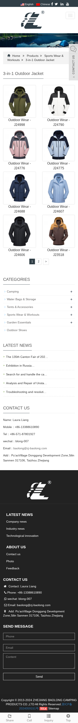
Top (68, 720)
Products (32, 55)
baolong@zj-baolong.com (30, 448)
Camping (13, 291)
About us (16, 547)
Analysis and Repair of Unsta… (26, 383)
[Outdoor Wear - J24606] (19, 231)
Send (39, 676)
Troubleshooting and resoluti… (26, 392)
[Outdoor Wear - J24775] (58, 144)
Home (16, 55)
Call (29, 720)
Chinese (45, 4)
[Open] (73, 62)
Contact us (13, 554)
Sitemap (53, 708)
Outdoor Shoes (17, 330)
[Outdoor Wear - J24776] (19, 144)
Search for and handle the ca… (26, 374)
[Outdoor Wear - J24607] (58, 187)
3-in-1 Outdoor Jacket (40, 60)
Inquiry (48, 720)
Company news (16, 521)
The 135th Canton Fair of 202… (27, 356)
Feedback (12, 568)
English (28, 4)
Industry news (15, 528)
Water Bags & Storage (21, 299)
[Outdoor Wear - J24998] (19, 101)
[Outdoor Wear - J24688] (19, 187)
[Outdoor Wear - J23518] (58, 231)
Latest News (19, 515)
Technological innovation (22, 535)
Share (10, 720)
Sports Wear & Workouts (23, 314)
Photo (10, 561)
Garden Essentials (19, 322)
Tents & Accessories (20, 307)
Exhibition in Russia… (20, 365)
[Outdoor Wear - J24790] (58, 101)
